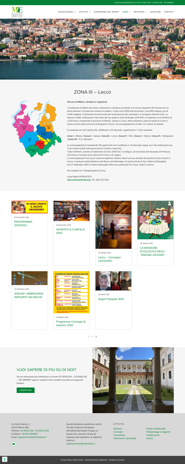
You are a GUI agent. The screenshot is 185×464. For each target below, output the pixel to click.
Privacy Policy (66, 460)
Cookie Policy (78, 460)
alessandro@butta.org (78, 180)
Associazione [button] (65, 12)
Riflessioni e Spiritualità (124, 438)
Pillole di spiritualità (155, 428)
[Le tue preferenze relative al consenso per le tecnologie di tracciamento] (4, 459)
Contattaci (26, 390)
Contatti (169, 12)
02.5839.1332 (157, 3)
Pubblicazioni (153, 435)
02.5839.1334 (146, 3)
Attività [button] (83, 12)
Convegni (118, 432)
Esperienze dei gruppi (106, 12)
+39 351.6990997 (29, 434)
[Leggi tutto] (30, 207)
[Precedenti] (89, 336)
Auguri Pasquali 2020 (111, 299)
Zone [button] (125, 12)
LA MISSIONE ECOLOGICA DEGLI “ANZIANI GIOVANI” (152, 251)
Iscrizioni (155, 12)
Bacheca (117, 428)
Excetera (120, 460)
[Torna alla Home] (17, 12)
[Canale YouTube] (13, 444)
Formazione (119, 435)
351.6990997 (169, 3)
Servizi (149, 438)
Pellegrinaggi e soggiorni (158, 432)
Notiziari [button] (139, 12)
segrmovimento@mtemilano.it (125, 3)
